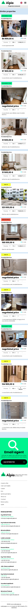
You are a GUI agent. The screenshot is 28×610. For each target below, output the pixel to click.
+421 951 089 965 (5, 577)
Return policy (4, 502)
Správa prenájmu (6, 494)
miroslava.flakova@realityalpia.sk (10, 595)
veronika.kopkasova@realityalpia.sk (10, 587)
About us (3, 496)
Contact (3, 499)
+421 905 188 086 (5, 551)
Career (3, 488)
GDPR (2, 504)
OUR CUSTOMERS (5, 486)
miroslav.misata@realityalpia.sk (9, 534)
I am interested (9, 462)
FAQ (2, 491)
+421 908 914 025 (5, 541)
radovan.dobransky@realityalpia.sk (10, 526)
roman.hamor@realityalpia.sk (9, 552)
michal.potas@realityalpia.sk (9, 518)
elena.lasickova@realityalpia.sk (9, 570)
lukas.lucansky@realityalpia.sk (9, 543)
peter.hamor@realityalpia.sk (8, 562)
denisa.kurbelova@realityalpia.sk (10, 579)
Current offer (4, 483)
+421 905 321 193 (5, 560)
